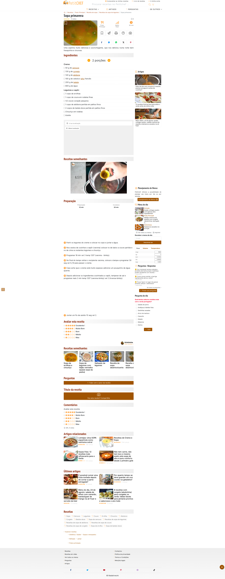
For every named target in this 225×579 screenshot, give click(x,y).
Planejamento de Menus (147, 199)
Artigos (112, 9)
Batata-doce (80, 519)
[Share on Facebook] (102, 42)
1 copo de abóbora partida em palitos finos (83, 104)
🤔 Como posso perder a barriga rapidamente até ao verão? (146, 277)
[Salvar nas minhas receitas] (102, 33)
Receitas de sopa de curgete (76, 526)
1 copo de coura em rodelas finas (79, 97)
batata (76, 82)
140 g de (72, 75)
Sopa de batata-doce (114, 526)
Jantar (79, 539)
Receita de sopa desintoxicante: (117, 365)
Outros (140, 325)
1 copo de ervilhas (72, 94)
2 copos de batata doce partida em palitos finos (85, 108)
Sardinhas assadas (144, 310)
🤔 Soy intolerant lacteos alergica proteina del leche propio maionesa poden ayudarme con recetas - (146, 271)
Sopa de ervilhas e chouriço (68, 365)
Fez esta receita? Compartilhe (99, 398)
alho (82, 79)
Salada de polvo (143, 304)
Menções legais (120, 560)
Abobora (124, 516)
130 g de (72, 71)
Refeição (72, 539)
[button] (66, 33)
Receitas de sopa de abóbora (77, 523)
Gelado (140, 319)
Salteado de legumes (100, 364)
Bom (77, 331)
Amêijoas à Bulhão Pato (146, 307)
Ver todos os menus (144, 232)
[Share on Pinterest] (131, 42)
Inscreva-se (148, 242)
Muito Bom (80, 328)
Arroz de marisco (143, 313)
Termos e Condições (122, 557)
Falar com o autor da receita (99, 383)
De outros (155, 9)
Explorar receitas (70, 532)
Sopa (68, 516)
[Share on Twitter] (123, 42)
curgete (76, 71)
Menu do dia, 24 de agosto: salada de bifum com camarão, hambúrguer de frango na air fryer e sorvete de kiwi (80, 495)
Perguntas (133, 9)
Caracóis (141, 316)
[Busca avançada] (153, 4)
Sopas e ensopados (89, 534)
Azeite (68, 115)
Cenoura (77, 516)
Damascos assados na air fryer (151, 227)
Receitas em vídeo (71, 554)
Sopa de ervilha (96, 526)
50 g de (72, 68)
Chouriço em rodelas (74, 112)
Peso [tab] (138, 248)
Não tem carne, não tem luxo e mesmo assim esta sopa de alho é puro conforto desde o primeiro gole (123, 456)
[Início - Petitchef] (64, 12)
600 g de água (71, 86)
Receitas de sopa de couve (101, 523)
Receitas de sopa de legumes (115, 519)
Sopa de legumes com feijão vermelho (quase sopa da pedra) (86, 367)
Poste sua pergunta (149, 290)
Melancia (141, 322)
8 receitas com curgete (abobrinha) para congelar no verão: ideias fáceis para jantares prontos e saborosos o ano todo (116, 495)
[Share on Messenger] (109, 42)
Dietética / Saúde (75, 534)
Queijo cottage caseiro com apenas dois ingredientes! (151, 211)
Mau (77, 337)
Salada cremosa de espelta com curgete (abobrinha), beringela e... (151, 220)
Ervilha (104, 516)
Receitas (92, 9)
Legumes (86, 516)
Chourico (113, 516)
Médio (78, 334)
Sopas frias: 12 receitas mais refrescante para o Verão (86, 455)
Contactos (118, 551)
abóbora (76, 75)
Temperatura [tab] (155, 248)
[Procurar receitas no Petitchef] (150, 4)
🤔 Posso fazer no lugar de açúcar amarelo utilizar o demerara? (146, 282)
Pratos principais (75, 543)
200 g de (72, 82)
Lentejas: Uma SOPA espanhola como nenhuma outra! (87, 440)
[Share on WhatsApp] (116, 42)
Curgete (69, 519)
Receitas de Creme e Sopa (123, 439)
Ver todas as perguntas (153, 287)
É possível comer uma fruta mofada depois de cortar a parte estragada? (88, 478)
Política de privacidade (122, 554)
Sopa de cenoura (95, 519)
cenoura (75, 68)
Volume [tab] (145, 248)
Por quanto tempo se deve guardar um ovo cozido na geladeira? (123, 477)
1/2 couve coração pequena (76, 101)
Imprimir (157, 232)
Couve (96, 516)
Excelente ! (80, 325)
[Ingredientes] (3, 289)
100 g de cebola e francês (78, 79)
